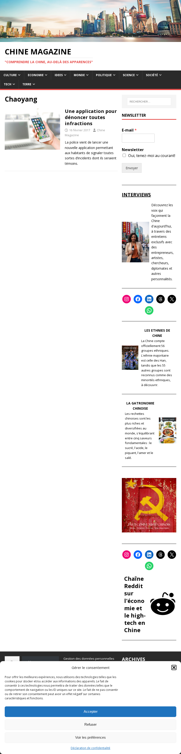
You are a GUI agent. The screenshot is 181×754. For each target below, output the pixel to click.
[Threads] (160, 299)
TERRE (26, 84)
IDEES (59, 75)
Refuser (90, 724)
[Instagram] (126, 299)
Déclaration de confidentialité (90, 748)
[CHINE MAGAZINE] (90, 39)
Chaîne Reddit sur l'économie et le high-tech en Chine (135, 604)
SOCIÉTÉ (152, 75)
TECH (7, 84)
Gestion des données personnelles (88, 658)
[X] (172, 299)
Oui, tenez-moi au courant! (151, 155)
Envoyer (132, 168)
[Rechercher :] (149, 102)
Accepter (91, 711)
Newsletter (133, 149)
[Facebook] (138, 299)
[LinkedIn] (149, 299)
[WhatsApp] (149, 310)
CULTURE (10, 75)
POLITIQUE (104, 75)
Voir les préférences (90, 737)
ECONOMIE (36, 75)
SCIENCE (129, 75)
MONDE (79, 75)
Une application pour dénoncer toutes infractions (91, 117)
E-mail (129, 130)
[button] (174, 667)
